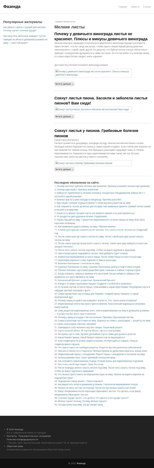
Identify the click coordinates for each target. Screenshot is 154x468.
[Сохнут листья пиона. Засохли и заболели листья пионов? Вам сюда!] (102, 109)
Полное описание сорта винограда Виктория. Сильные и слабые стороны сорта (99, 270)
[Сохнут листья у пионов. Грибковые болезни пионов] (102, 163)
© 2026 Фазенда (15, 429)
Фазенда (11, 6)
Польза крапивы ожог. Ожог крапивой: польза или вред (86, 357)
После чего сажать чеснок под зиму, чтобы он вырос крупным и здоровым (96, 250)
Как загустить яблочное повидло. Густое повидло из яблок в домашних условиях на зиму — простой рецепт (25, 39)
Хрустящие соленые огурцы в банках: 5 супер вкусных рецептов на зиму (94, 202)
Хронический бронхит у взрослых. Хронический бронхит (86, 280)
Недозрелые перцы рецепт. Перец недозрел (80, 381)
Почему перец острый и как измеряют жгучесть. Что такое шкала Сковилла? (97, 300)
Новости (135, 6)
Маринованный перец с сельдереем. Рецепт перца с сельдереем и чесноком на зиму (101, 354)
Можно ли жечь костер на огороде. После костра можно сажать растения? (97, 387)
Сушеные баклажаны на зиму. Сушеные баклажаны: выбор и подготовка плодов (99, 266)
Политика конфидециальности (22, 439)
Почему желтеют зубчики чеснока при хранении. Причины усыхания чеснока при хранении (103, 186)
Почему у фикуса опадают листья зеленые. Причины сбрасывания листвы (96, 317)
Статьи (147, 6)
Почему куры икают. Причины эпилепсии (77, 189)
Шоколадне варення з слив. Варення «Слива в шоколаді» (87, 260)
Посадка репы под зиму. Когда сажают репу (80, 404)
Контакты (12, 436)
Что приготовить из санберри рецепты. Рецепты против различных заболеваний (99, 347)
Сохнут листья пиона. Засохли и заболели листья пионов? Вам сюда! (100, 100)
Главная (123, 6)
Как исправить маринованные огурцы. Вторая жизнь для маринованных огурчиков (100, 360)
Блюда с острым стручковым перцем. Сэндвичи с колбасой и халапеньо (95, 283)
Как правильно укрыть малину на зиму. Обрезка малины (87, 226)
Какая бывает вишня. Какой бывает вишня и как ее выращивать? (91, 337)
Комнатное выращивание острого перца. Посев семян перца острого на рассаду (99, 256)
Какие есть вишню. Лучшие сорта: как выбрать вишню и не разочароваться (95, 213)
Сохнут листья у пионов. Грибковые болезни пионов (96, 133)
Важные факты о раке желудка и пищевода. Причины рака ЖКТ (89, 199)
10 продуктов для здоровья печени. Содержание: (82, 216)
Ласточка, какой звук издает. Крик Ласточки (80, 364)
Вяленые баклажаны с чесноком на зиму (79, 263)
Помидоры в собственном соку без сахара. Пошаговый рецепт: (90, 327)
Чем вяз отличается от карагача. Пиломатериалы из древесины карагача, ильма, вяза (102, 350)
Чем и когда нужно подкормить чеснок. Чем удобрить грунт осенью (93, 253)
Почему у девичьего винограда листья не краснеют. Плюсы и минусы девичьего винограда (101, 36)
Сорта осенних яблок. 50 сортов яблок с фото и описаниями (89, 330)
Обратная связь (15, 446)
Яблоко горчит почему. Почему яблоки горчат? (82, 401)
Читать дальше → (64, 83)
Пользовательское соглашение (34, 436)
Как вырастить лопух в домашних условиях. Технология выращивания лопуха (98, 384)
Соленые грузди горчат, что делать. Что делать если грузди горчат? (93, 397)
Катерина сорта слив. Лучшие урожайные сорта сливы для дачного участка (97, 334)
